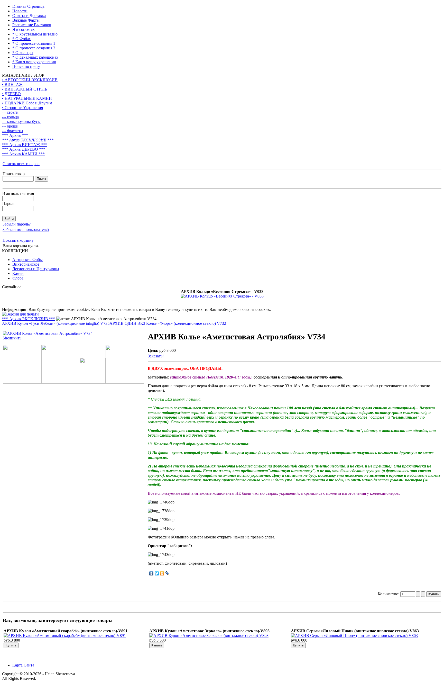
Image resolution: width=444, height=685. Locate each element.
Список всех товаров (21, 163)
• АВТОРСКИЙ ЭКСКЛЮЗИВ (30, 80)
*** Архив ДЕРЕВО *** (23, 149)
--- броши (10, 126)
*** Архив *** (15, 135)
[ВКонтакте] (151, 573)
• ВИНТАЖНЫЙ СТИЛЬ (24, 89)
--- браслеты (12, 131)
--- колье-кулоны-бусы (21, 121)
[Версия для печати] (20, 313)
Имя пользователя (18, 193)
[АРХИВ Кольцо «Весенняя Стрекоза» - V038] (222, 296)
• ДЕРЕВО (11, 94)
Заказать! (156, 356)
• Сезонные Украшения (22, 107)
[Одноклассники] (162, 573)
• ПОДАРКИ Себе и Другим (27, 103)
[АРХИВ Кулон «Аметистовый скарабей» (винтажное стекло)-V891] (65, 635)
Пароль (8, 203)
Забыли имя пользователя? (26, 229)
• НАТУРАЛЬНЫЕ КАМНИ (27, 98)
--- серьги (10, 112)
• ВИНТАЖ (12, 84)
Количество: (389, 594)
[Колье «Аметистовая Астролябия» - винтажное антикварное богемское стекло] (22, 382)
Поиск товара (14, 174)
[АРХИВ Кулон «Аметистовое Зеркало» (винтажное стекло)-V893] (209, 635)
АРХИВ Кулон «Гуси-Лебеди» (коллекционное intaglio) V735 (55, 323)
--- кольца (10, 117)
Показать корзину (18, 240)
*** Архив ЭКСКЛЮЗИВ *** (27, 140)
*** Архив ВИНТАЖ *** (24, 144)
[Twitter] (157, 573)
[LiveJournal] (167, 573)
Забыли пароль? (17, 224)
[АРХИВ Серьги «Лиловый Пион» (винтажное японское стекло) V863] (354, 635)
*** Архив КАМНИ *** (23, 154)
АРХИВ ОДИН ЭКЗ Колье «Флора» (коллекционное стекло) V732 (167, 323)
